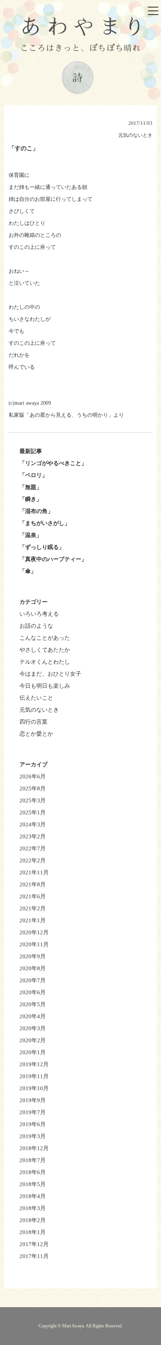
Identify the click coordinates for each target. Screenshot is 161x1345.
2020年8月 (32, 968)
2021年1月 (32, 920)
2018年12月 (34, 1148)
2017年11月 (34, 1256)
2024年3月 (32, 824)
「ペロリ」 (33, 475)
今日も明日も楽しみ (44, 686)
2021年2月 (32, 908)
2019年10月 (34, 1088)
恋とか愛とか (36, 734)
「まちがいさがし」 (44, 523)
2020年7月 (32, 980)
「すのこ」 (24, 148)
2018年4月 (32, 1196)
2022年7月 (32, 848)
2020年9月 (32, 956)
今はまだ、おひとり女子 (50, 674)
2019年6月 (32, 1124)
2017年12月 (34, 1244)
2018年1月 (32, 1232)
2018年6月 (32, 1172)
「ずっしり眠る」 (41, 547)
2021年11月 (34, 872)
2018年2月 (32, 1220)
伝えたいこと (36, 698)
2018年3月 (32, 1208)
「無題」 (30, 487)
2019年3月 (32, 1136)
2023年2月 (32, 836)
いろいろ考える (39, 614)
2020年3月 (32, 1028)
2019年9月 (32, 1100)
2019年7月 (32, 1112)
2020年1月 (32, 1052)
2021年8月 (32, 884)
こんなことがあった (44, 638)
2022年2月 (32, 860)
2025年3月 (32, 800)
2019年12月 (34, 1064)
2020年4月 (32, 1016)
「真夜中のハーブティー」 (53, 559)
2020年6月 (32, 992)
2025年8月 (32, 788)
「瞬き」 (30, 499)
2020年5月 (32, 1004)
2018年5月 (32, 1184)
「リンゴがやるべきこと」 (53, 463)
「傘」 (27, 571)
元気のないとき (39, 710)
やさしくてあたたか (44, 650)
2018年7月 (32, 1160)
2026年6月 (32, 776)
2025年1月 (32, 812)
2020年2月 (32, 1040)
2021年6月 (32, 896)
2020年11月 (34, 944)
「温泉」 (30, 535)
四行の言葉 (33, 722)
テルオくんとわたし (44, 662)
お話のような (36, 626)
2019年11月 (34, 1076)
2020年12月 (34, 932)
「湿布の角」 (36, 511)
